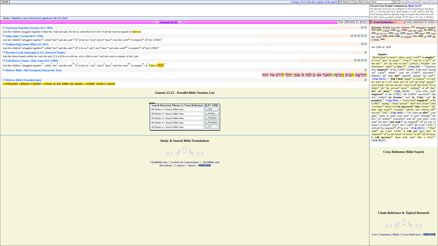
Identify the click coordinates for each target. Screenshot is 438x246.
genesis (48, 18)
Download (413, 2)
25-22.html (61, 18)
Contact (424, 2)
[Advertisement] (185, 10)
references (35, 18)
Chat (403, 2)
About (434, 2)
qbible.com (20, 18)
